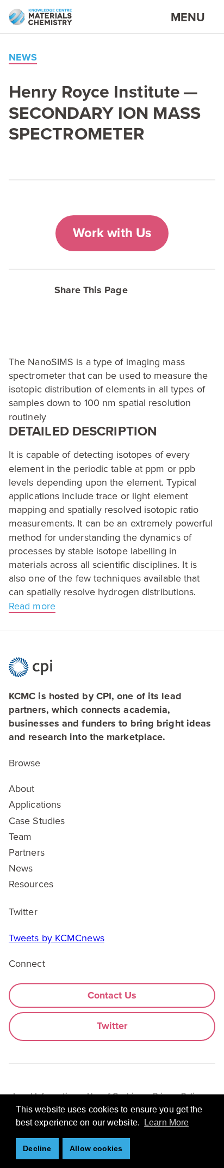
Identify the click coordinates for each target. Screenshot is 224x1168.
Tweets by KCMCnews (56, 938)
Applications (35, 804)
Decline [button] (37, 1148)
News (21, 868)
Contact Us (112, 995)
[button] (158, 289)
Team (20, 837)
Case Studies (37, 821)
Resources (31, 884)
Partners (27, 852)
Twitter (112, 1026)
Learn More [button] (166, 1122)
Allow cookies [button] (96, 1148)
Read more (32, 606)
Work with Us (112, 233)
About (22, 789)
